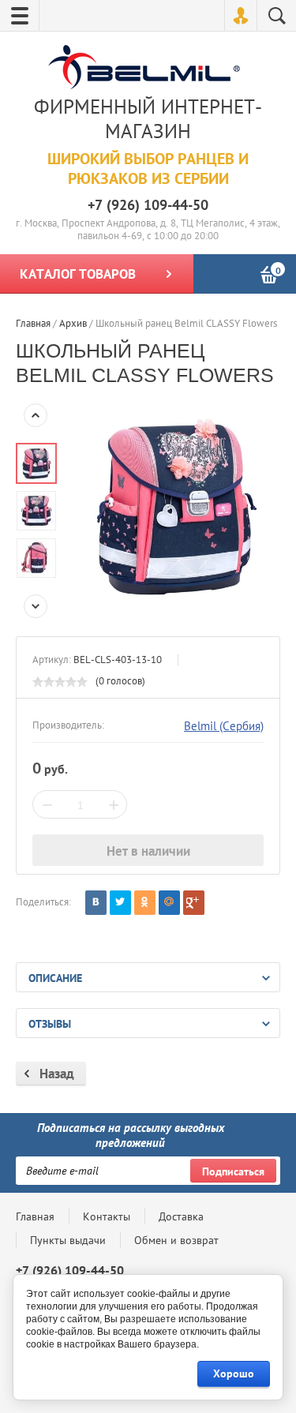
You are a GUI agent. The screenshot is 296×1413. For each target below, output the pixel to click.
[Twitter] (120, 902)
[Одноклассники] (144, 902)
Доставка (181, 1216)
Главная (35, 1216)
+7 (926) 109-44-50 (148, 205)
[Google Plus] (193, 902)
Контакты (106, 1216)
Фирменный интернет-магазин (148, 119)
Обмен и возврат (176, 1240)
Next (35, 606)
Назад (56, 1073)
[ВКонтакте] (96, 902)
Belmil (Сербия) (224, 725)
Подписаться (233, 1171)
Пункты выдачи (68, 1240)
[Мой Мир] (169, 902)
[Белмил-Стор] (144, 69)
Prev (35, 415)
